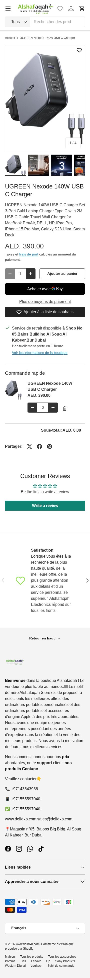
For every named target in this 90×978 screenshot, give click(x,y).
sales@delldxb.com (54, 819)
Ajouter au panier (62, 274)
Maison (10, 956)
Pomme (10, 961)
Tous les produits (31, 956)
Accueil (10, 37)
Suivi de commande (61, 965)
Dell (23, 961)
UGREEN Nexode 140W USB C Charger (47, 37)
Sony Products (65, 961)
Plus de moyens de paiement (45, 301)
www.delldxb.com (20, 819)
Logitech (36, 965)
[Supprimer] (65, 408)
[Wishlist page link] (60, 8)
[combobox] (45, 22)
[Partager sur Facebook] (39, 446)
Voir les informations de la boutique (40, 353)
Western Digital (15, 965)
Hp (48, 961)
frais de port (28, 254)
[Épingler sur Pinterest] (49, 446)
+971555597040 (25, 799)
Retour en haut (42, 638)
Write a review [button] (45, 505)
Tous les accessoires (62, 956)
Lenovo (36, 961)
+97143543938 (24, 789)
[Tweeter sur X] (29, 446)
